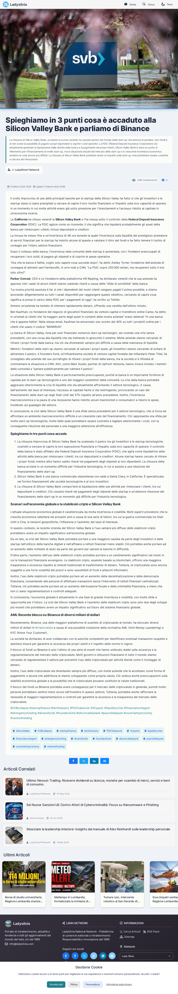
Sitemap (129, 936)
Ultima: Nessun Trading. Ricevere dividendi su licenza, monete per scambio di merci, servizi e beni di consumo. (98, 782)
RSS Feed (153, 931)
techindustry (91, 730)
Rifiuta (74, 984)
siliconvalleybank (129, 738)
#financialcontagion (137, 708)
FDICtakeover (114, 730)
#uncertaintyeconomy (137, 713)
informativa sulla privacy (119, 984)
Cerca (151, 4)
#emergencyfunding (23, 713)
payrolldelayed (155, 738)
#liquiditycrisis (113, 708)
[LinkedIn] (102, 955)
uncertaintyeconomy (27, 746)
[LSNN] (112, 955)
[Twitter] (84, 955)
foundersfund (103, 738)
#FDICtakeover (80, 708)
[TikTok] (93, 955)
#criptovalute (44, 627)
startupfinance (68, 730)
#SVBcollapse (19, 708)
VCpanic (135, 730)
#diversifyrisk (46, 713)
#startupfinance (39, 708)
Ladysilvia (18, 4)
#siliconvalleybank (88, 713)
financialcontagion (26, 738)
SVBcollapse (45, 730)
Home (133, 4)
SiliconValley (23, 730)
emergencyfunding (55, 738)
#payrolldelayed (112, 713)
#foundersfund (65, 713)
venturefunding (56, 746)
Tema (169, 4)
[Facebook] (65, 955)
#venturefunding (21, 718)
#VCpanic (97, 708)
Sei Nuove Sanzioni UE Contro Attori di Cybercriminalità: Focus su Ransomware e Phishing (92, 805)
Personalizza (93, 984)
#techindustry (60, 708)
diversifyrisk (81, 738)
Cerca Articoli (132, 931)
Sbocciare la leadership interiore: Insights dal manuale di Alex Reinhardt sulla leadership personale (98, 829)
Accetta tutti (56, 984)
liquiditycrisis (155, 730)
